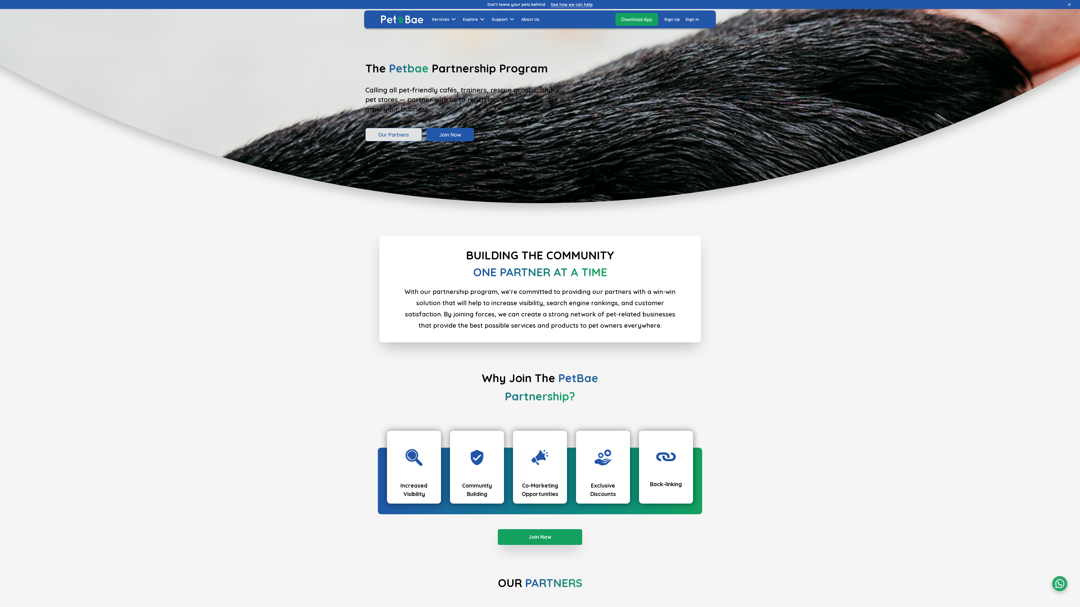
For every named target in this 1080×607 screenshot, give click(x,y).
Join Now (450, 135)
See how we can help (572, 4)
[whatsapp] (1059, 583)
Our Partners (393, 135)
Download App (636, 19)
